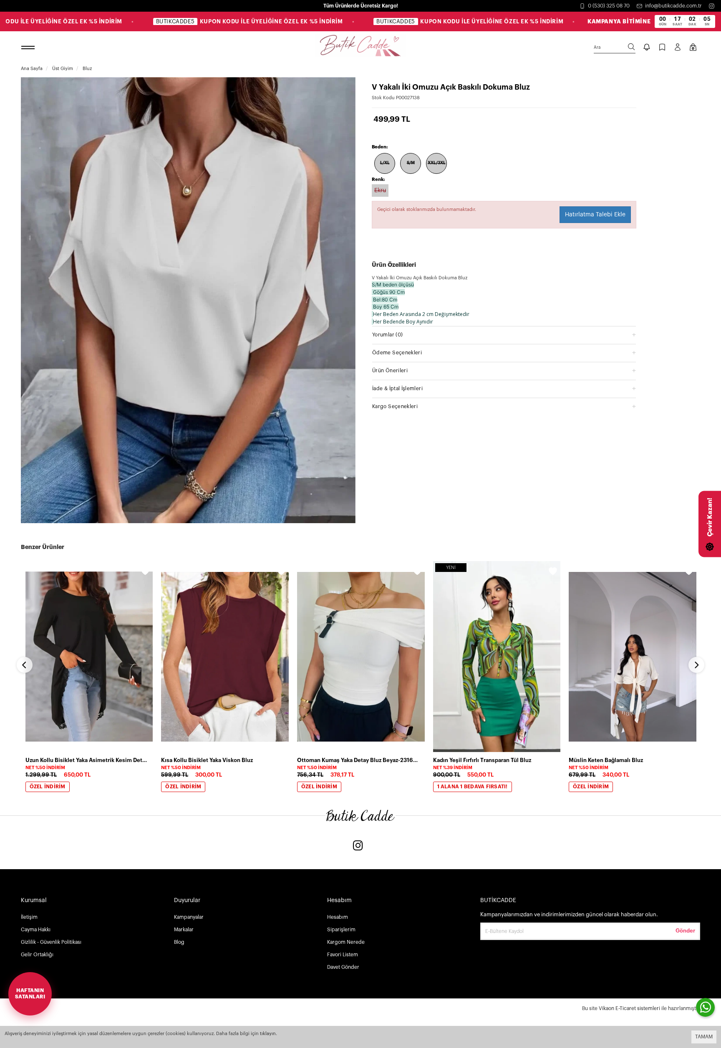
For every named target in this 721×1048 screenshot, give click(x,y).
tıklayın (268, 1033)
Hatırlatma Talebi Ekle (595, 215)
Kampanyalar (189, 917)
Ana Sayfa (32, 68)
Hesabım (337, 917)
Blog (179, 942)
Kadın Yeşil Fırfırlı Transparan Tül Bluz (482, 760)
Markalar (184, 929)
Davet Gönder (343, 967)
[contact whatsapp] (705, 1007)
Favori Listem (342, 954)
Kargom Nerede (346, 942)
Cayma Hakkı (35, 929)
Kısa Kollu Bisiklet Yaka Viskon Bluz (207, 760)
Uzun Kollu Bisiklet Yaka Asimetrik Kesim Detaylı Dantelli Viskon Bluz (86, 760)
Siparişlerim (341, 929)
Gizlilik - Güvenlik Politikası (51, 942)
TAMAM (704, 1036)
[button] (504, 334)
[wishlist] (145, 572)
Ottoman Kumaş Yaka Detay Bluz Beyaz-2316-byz (358, 760)
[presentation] (25, 665)
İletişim (29, 917)
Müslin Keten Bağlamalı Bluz (606, 760)
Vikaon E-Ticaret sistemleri (629, 1008)
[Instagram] (711, 6)
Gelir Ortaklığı (37, 954)
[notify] (647, 48)
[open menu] (29, 48)
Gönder (685, 930)
